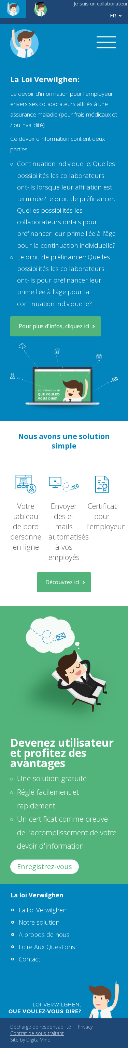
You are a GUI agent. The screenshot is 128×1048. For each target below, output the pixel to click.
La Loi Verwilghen (43, 910)
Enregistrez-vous (44, 866)
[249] (47, 43)
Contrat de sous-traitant (37, 1033)
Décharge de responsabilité (40, 1026)
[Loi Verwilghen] (13, 9)
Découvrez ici (62, 582)
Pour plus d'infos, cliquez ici (54, 326)
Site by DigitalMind (30, 1039)
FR (113, 15)
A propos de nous (44, 934)
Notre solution (39, 922)
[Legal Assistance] (40, 9)
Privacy (85, 1026)
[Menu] (104, 43)
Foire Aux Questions (47, 947)
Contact (29, 959)
